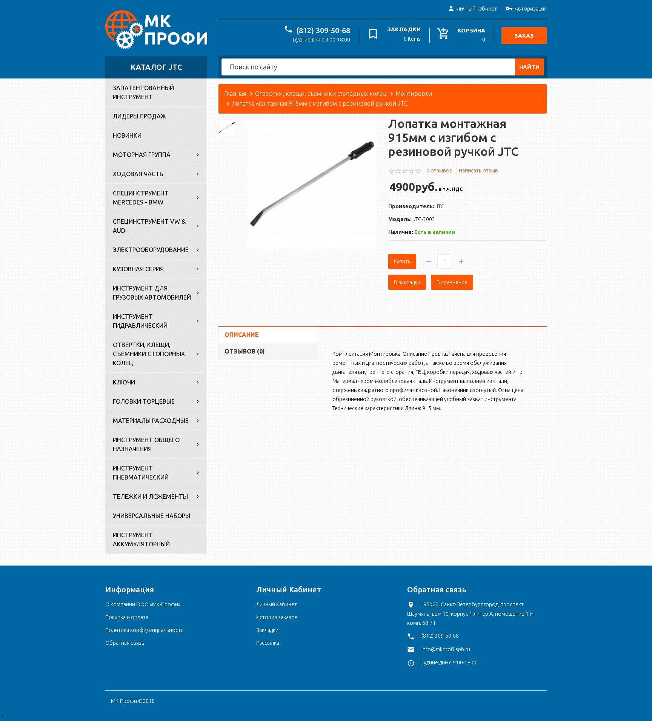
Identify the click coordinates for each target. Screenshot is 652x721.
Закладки (267, 630)
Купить (402, 261)
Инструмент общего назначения (146, 444)
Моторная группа (142, 154)
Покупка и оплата (126, 617)
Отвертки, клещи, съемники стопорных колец (149, 353)
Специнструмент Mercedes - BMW (141, 198)
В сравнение (452, 282)
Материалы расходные (151, 420)
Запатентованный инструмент (143, 92)
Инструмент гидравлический (140, 321)
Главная (235, 93)
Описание (242, 334)
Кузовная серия (138, 269)
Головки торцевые (144, 401)
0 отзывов (439, 171)
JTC (439, 206)
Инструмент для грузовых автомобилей (152, 293)
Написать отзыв (478, 171)
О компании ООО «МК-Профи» (142, 604)
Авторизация (531, 9)
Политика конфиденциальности (144, 630)
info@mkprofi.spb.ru (445, 649)
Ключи (124, 382)
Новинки (127, 135)
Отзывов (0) (245, 351)
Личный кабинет (477, 9)
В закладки (407, 282)
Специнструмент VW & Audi (149, 226)
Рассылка (267, 643)
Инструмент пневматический (141, 473)
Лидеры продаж (139, 116)
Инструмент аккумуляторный (141, 539)
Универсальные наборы (151, 515)
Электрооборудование (151, 249)
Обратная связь (124, 643)
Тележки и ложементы (150, 496)
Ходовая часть (138, 174)
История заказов (277, 617)
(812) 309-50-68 (323, 30)
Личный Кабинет (276, 604)
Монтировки (413, 93)
